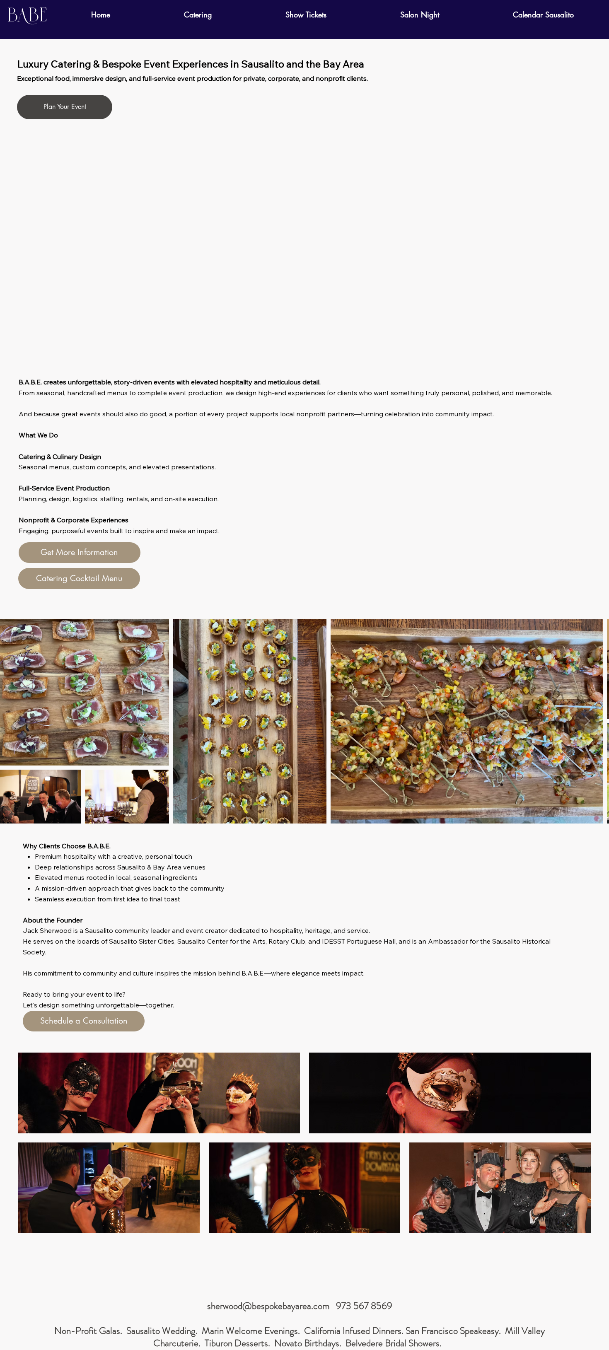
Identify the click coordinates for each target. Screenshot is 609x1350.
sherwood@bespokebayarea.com (268, 1306)
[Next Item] (587, 721)
